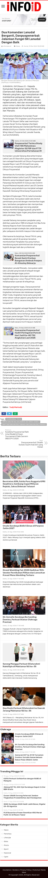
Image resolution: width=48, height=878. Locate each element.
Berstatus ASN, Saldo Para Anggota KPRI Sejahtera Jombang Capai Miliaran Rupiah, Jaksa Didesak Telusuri (24, 484)
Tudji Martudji (15, 407)
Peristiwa (7, 834)
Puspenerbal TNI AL (14, 419)
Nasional (7, 853)
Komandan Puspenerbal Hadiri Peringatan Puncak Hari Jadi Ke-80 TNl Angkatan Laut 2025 (28, 334)
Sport (6, 849)
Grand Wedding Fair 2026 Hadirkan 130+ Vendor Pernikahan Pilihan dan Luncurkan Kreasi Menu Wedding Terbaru (24, 573)
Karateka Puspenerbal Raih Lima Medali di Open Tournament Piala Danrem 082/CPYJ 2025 (17, 434)
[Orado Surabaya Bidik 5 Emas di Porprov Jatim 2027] (7, 738)
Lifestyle (7, 838)
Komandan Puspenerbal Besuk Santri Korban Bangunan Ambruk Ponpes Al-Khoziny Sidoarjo (28, 259)
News (18, 46)
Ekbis (6, 841)
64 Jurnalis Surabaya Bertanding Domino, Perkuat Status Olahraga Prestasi (20, 619)
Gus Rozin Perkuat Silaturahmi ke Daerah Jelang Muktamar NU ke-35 (24, 709)
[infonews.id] (24, 6)
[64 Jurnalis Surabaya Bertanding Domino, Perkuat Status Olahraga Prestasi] (7, 748)
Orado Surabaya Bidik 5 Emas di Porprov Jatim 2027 (23, 527)
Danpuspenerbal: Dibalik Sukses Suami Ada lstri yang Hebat (31, 444)
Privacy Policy (25, 870)
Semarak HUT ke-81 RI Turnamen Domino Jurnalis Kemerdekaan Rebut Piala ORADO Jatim (29, 757)
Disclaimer (7, 870)
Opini (6, 857)
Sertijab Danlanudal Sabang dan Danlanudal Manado (24, 424)
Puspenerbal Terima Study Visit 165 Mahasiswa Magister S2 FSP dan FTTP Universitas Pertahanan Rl (28, 147)
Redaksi (15, 870)
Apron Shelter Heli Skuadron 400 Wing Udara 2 (20, 422)
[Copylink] (21, 413)
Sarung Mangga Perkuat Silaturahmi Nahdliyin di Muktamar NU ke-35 (21, 665)
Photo (6, 845)
